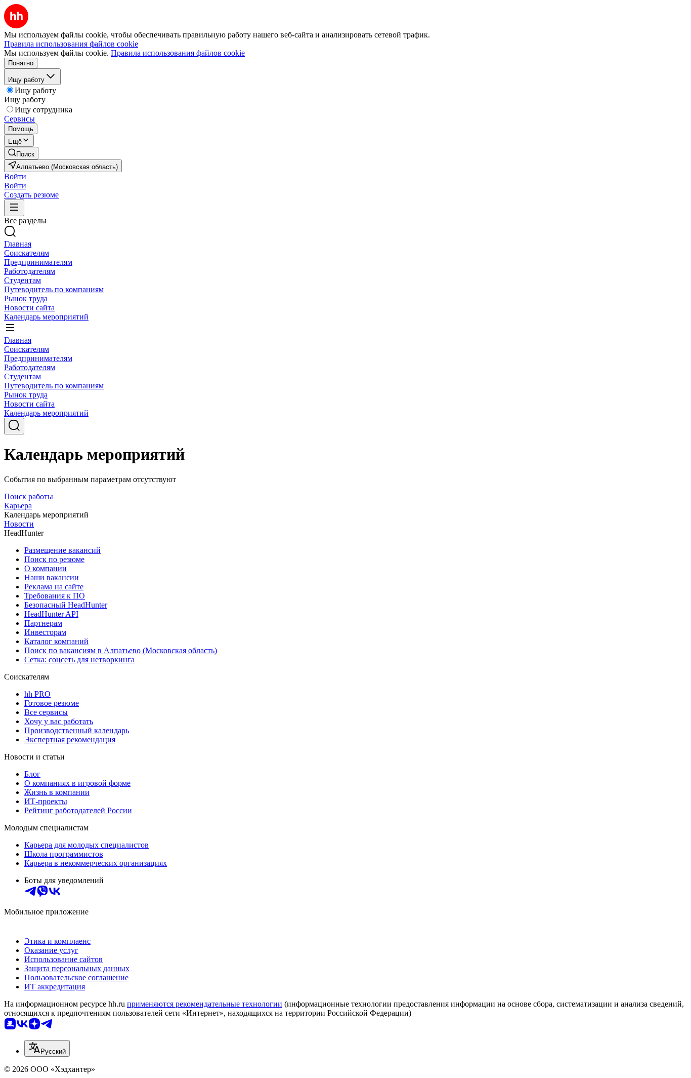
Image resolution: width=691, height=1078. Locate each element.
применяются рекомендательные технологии (204, 1004)
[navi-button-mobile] (14, 207)
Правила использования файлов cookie (178, 53)
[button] (15, 176)
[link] (21, 153)
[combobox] (47, 1048)
